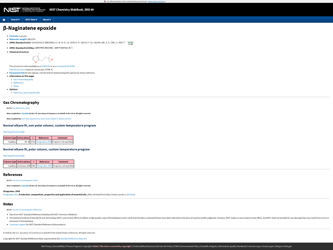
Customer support (17, 224)
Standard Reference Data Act (73, 238)
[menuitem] (4, 19)
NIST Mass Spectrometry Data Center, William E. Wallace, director (46, 119)
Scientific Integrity (208, 246)
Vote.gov (288, 246)
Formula (13, 36)
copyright (25, 113)
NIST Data (30, 19)
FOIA (176, 246)
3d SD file (71, 66)
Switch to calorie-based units (27, 92)
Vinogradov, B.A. (10, 194)
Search (14, 19)
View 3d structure (17, 69)
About (46, 19)
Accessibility (59, 246)
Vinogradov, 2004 (43, 141)
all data (130, 194)
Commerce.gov (254, 246)
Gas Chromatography (23, 79)
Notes (16, 86)
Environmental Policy (189, 246)
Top (13, 108)
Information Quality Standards (232, 246)
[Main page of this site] (4, 19)
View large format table (13, 131)
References (19, 82)
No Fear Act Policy (164, 246)
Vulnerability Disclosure (144, 246)
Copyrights (88, 246)
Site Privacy (46, 246)
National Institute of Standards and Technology (25, 10)
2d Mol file (45, 66)
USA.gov (279, 246)
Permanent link (17, 72)
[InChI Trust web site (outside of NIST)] (130, 44)
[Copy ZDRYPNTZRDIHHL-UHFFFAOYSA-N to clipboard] (72, 48)
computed (61, 66)
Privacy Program (73, 246)
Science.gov (268, 246)
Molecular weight (17, 39)
